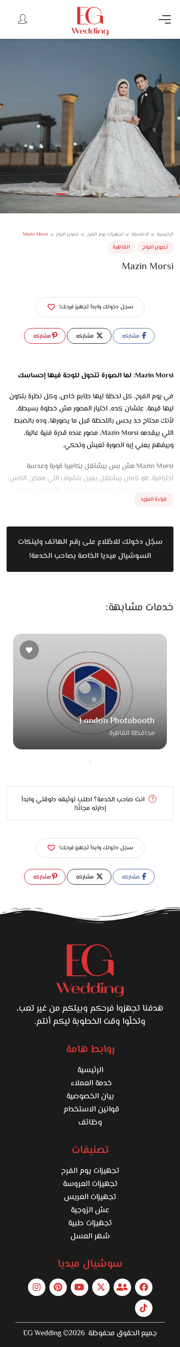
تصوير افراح (155, 247)
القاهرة (121, 247)
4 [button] (94, 194)
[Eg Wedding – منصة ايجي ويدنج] (90, 21)
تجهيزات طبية (90, 1223)
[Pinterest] (58, 1287)
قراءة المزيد (153, 499)
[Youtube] (79, 1287)
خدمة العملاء (90, 1083)
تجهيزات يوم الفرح (90, 1171)
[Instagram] (36, 1287)
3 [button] (83, 194)
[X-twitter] (101, 1287)
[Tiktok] (143, 1308)
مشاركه (131, 336)
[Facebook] (143, 1287)
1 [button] (60, 194)
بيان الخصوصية (90, 1097)
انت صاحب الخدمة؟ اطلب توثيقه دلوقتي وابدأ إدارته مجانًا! (83, 804)
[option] (90, 126)
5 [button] (105, 194)
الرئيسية (90, 1070)
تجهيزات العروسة (90, 1184)
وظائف (90, 1123)
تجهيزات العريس (90, 1197)
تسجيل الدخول (22, 19)
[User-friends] (122, 1287)
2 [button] (71, 194)
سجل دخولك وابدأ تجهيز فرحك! (96, 307)
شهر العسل (90, 1237)
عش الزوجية (90, 1210)
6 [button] (117, 194)
